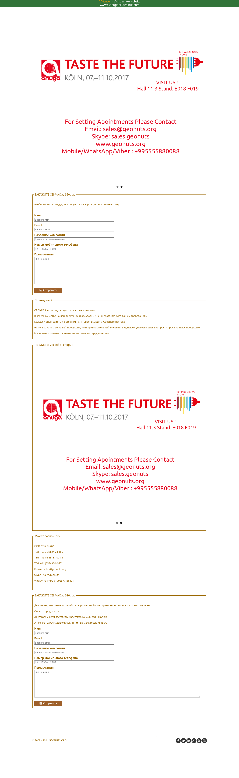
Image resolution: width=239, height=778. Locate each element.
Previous (28, 94)
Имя (37, 215)
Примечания (44, 254)
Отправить (50, 290)
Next (211, 94)
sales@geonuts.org (55, 569)
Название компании (49, 235)
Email (38, 225)
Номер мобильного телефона (56, 244)
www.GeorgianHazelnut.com (119, 5)
